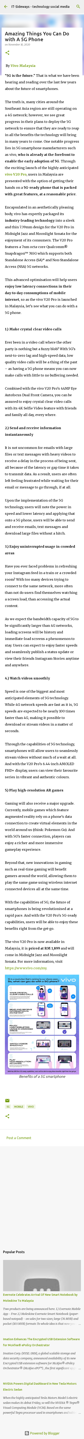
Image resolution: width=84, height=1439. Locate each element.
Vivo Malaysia (23, 66)
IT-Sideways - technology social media (40, 6)
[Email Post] (7, 1102)
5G (8, 1106)
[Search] (78, 7)
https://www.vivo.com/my (25, 968)
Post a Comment (19, 1138)
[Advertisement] (42, 1194)
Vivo (31, 1106)
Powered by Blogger (44, 1433)
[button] (7, 53)
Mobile (18, 1106)
